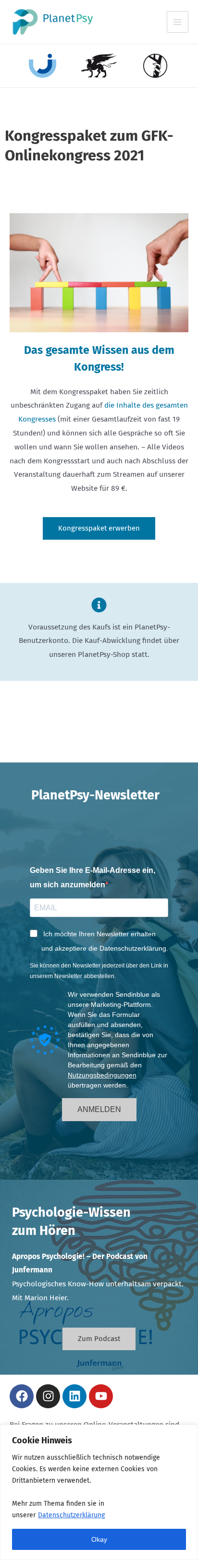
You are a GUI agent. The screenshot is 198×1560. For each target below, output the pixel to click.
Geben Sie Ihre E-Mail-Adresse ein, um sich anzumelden (92, 877)
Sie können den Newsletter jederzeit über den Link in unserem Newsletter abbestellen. (99, 971)
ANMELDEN (99, 1109)
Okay (99, 1539)
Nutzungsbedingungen (102, 1075)
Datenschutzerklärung (71, 1515)
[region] (99, 1492)
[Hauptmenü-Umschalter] (177, 22)
